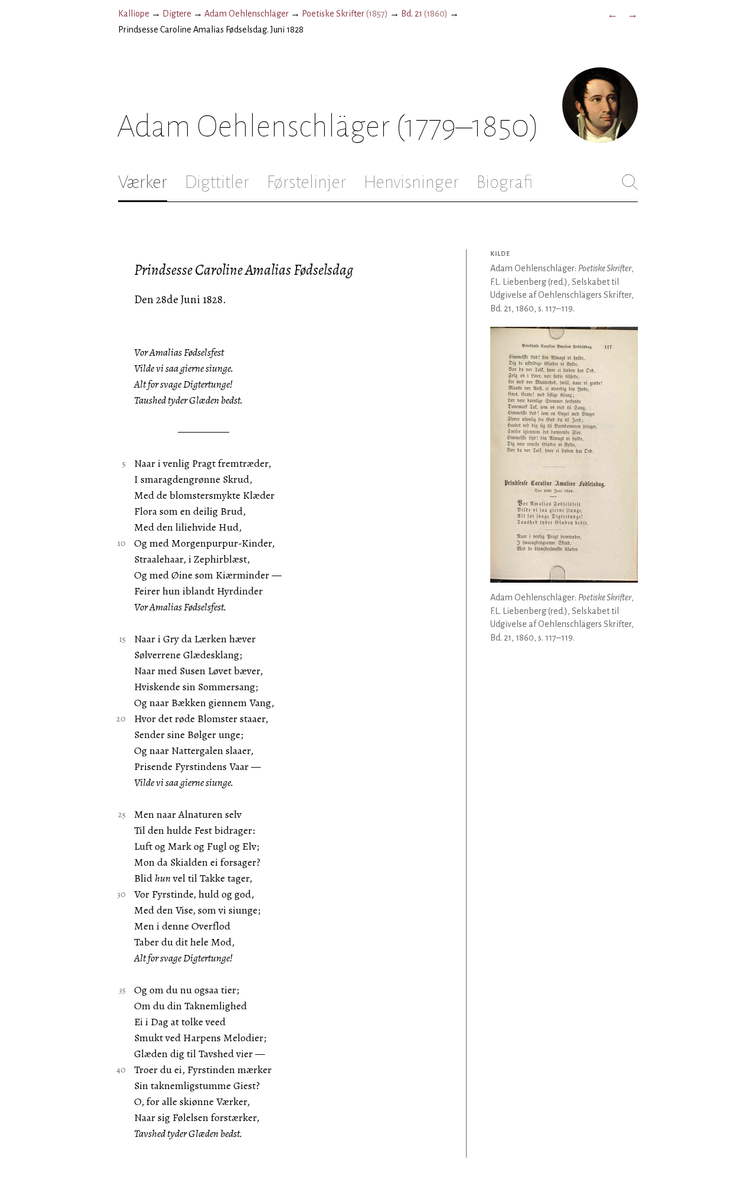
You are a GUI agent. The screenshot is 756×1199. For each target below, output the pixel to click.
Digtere (176, 13)
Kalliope (133, 13)
